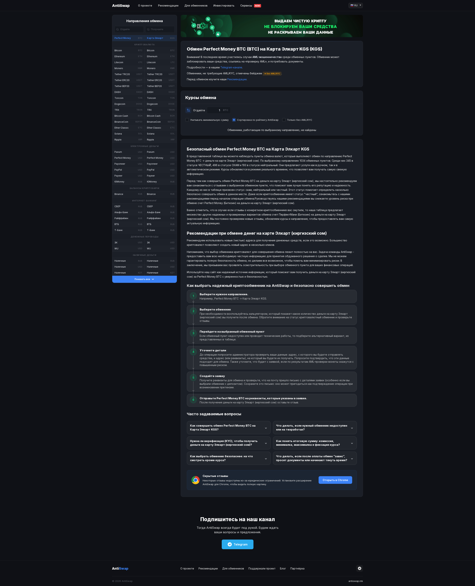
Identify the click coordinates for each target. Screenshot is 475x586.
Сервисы (250, 5)
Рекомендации (168, 5)
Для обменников (195, 5)
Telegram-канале (231, 67)
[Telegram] (359, 568)
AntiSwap (121, 5)
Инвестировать (223, 5)
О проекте (145, 5)
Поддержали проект (262, 568)
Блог (283, 568)
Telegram (241, 544)
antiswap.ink (355, 580)
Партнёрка (297, 568)
